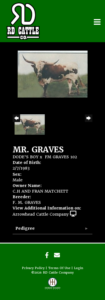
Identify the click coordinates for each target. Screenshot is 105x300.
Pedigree (25, 228)
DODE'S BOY (25, 156)
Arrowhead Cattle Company (41, 214)
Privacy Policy (33, 268)
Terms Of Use (59, 268)
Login (78, 268)
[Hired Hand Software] (52, 286)
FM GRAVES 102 (61, 156)
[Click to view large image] (53, 73)
